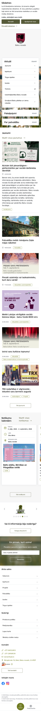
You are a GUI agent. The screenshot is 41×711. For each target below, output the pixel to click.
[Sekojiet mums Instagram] (7, 683)
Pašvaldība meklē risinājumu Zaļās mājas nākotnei (18, 241)
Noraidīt (11, 22)
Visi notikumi (20, 495)
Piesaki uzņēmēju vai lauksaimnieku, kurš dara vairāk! (19, 278)
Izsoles (5, 600)
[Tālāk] (36, 509)
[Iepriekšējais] (4, 509)
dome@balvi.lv (9, 657)
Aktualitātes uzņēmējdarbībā (23, 285)
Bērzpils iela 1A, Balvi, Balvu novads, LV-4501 (20, 660)
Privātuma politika (9, 620)
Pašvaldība (18, 248)
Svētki (6, 470)
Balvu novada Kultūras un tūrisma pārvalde (15, 359)
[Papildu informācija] (12, 664)
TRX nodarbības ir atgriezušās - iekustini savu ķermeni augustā (16, 390)
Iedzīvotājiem (16, 396)
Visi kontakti (12, 670)
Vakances (6, 576)
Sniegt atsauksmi (20, 531)
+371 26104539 (9, 654)
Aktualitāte (15, 356)
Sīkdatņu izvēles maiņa (10, 637)
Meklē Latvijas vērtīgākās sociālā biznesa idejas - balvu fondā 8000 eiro (20, 315)
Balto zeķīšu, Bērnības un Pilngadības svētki (15, 466)
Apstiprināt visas (30, 22)
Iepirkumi (6, 582)
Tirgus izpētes (7, 605)
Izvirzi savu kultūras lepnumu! (16, 351)
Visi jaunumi (20, 405)
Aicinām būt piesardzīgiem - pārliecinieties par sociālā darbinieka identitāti (19, 168)
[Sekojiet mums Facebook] (3, 683)
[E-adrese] (6, 664)
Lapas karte (7, 631)
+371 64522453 (10, 650)
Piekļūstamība (7, 625)
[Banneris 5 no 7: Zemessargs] (20, 509)
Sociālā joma (7, 209)
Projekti (25, 396)
